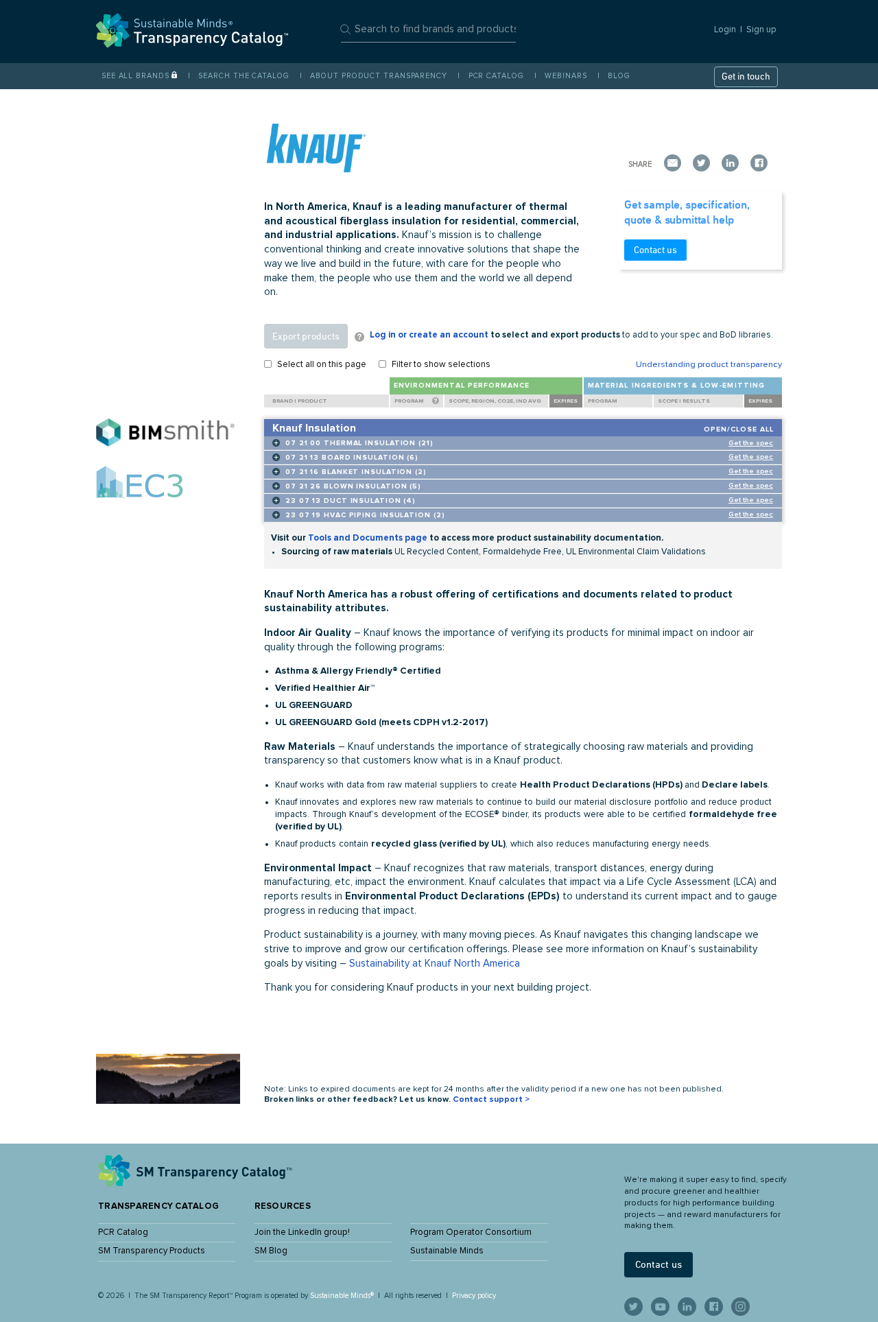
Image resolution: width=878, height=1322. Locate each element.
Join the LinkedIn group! (302, 1232)
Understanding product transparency (709, 364)
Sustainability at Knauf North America (434, 963)
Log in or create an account (429, 335)
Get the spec (750, 443)
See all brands (135, 76)
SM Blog (270, 1251)
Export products (306, 336)
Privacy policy (474, 1295)
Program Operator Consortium (471, 1232)
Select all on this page (321, 364)
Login (725, 29)
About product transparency (378, 76)
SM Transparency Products (151, 1251)
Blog (619, 76)
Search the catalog (243, 76)
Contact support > (491, 1100)
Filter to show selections (441, 364)
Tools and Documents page (367, 538)
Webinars (565, 76)
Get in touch (746, 76)
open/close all (739, 429)
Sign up (761, 29)
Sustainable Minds (447, 1251)
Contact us (655, 249)
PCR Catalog (496, 76)
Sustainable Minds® (342, 1295)
